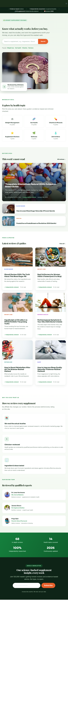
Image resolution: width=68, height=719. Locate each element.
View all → (62, 243)
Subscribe (48, 585)
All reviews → (61, 159)
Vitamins (24, 48)
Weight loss (10, 48)
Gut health (18, 48)
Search (43, 41)
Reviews (30, 48)
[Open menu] (66, 3)
